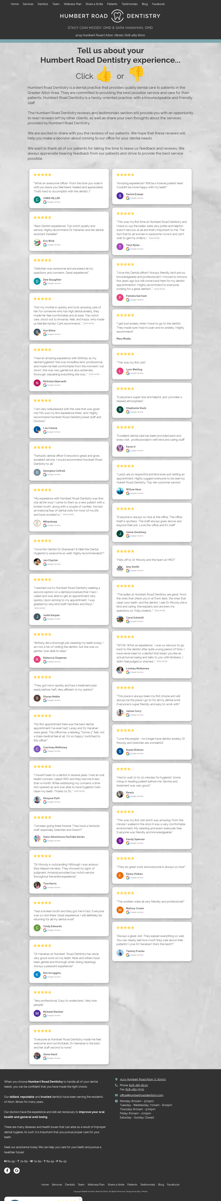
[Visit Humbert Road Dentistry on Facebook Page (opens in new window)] (7, 1171)
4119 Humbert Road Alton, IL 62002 (143, 1079)
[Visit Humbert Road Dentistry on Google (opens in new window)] (17, 1171)
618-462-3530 (135, 1089)
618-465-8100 (138, 1085)
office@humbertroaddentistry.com (141, 1095)
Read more (88, 324)
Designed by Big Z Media (136, 1191)
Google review (54, 202)
